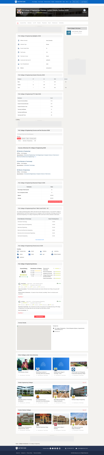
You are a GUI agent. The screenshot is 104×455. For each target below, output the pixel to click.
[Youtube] (59, 448)
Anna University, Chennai (77, 31)
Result (49, 22)
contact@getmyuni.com (83, 448)
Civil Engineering (39, 155)
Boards (53, 1)
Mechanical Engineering (29, 155)
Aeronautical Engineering (29, 173)
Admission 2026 (58, 1)
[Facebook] (50, 448)
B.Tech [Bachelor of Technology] (24, 161)
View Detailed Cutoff (39, 239)
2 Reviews (45, 12)
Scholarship (61, 22)
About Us (18, 452)
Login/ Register (84, 1)
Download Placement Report (56, 201)
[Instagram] (55, 448)
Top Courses (40, 1)
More (67, 1)
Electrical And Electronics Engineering (25, 156)
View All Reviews (39, 316)
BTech (19, 140)
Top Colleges (34, 1)
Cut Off (34, 22)
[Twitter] (53, 448)
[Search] (70, 2)
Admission (29, 22)
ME (35, 140)
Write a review (75, 1)
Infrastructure (54, 22)
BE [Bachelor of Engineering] (23, 151)
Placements (44, 22)
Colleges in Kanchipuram (23, 443)
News (64, 1)
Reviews (39, 22)
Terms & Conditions (37, 452)
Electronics (55, 155)
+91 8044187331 (70, 448)
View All (84, 382)
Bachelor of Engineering (27, 140)
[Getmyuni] (20, 1)
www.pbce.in (57, 331)
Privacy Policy (29, 452)
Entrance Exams (47, 1)
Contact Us (23, 452)
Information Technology (29, 165)
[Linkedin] (57, 448)
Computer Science (48, 155)
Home (17, 443)
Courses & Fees (23, 22)
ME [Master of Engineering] (23, 170)
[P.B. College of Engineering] (19, 11)
